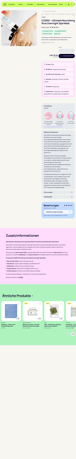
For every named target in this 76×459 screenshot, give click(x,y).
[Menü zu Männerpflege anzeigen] (45, 4)
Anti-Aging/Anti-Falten (47, 31)
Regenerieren (57, 33)
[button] (73, 334)
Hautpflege (11, 4)
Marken (61, 4)
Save (4, 12)
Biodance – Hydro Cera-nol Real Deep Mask (8, 325)
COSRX (44, 17)
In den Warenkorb (68, 56)
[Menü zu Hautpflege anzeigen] (15, 4)
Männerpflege (40, 4)
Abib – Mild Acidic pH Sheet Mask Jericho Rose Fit (52, 325)
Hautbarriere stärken (47, 33)
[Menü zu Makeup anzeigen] (24, 4)
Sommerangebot (52, 4)
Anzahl (60, 47)
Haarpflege (30, 4)
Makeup (21, 4)
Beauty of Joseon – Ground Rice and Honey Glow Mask (31, 325)
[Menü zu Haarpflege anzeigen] (34, 4)
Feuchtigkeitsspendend (60, 31)
